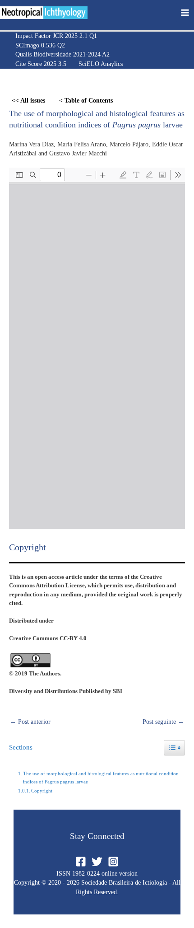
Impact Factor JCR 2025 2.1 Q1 (56, 36)
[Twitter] (97, 861)
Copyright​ (41, 790)
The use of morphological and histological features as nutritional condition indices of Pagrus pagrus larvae (101, 777)
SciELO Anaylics (101, 64)
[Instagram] (113, 861)
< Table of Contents (86, 100)
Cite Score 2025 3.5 (40, 64)
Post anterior (30, 721)
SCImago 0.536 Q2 (40, 45)
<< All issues (28, 100)
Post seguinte (163, 721)
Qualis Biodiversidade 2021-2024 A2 (62, 54)
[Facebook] (80, 861)
